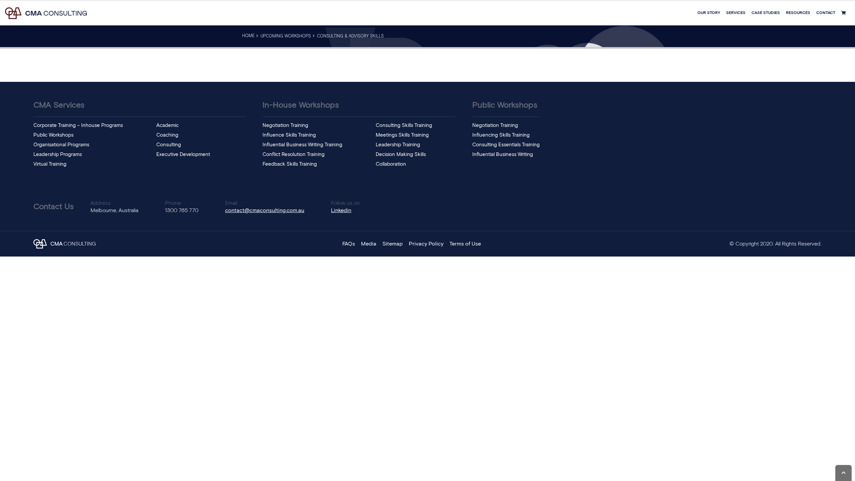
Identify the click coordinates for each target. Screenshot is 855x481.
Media (368, 244)
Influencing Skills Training (501, 135)
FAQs (348, 244)
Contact (825, 13)
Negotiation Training (285, 125)
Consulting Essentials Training (506, 144)
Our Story (708, 13)
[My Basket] (844, 13)
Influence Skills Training (289, 135)
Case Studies (765, 13)
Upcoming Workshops (286, 36)
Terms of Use (465, 244)
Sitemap (392, 244)
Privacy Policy (426, 244)
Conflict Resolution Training (294, 154)
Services (735, 13)
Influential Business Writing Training (302, 144)
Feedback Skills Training (290, 164)
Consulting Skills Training (404, 125)
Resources (798, 13)
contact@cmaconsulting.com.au (264, 210)
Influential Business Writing (502, 154)
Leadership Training (398, 144)
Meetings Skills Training (402, 135)
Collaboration (391, 164)
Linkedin (341, 210)
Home (248, 36)
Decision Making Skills (401, 154)
